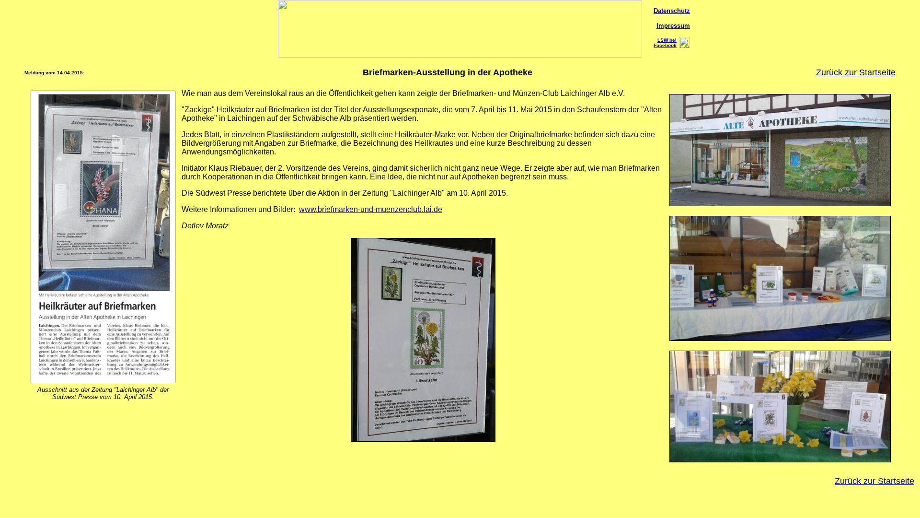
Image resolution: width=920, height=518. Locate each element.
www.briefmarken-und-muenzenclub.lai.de (370, 209)
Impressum (673, 25)
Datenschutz (672, 10)
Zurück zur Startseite (856, 72)
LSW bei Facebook (665, 42)
